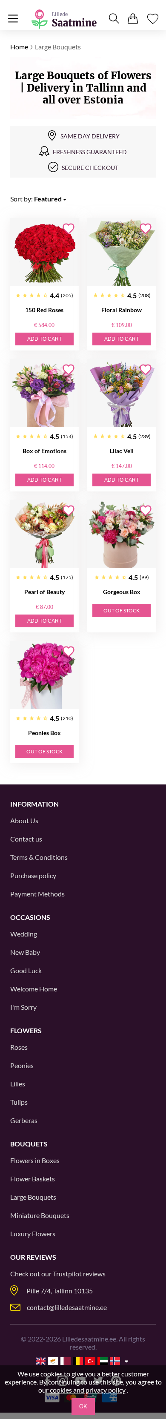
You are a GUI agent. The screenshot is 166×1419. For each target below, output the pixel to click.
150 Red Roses (44, 309)
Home (19, 47)
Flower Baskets (32, 1179)
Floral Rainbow (121, 309)
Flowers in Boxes (35, 1160)
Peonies (22, 1065)
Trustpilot (67, 1274)
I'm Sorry (23, 1007)
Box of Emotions (44, 450)
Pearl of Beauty (44, 591)
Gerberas (23, 1120)
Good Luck (26, 970)
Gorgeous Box (121, 591)
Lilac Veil (122, 450)
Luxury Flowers (32, 1233)
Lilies (17, 1084)
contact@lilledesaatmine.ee (67, 1307)
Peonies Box (44, 732)
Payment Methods (37, 894)
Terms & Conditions (39, 857)
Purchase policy (33, 875)
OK (83, 1406)
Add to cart (44, 339)
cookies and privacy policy (88, 1390)
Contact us (26, 839)
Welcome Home (33, 989)
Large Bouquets (33, 1197)
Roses (19, 1047)
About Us (24, 820)
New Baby (25, 952)
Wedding (23, 934)
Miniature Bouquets (39, 1215)
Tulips (19, 1102)
